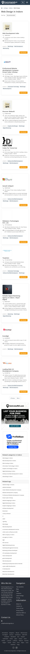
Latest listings (20, 595)
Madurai (21, 640)
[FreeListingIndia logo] (9, 2)
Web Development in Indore (9, 460)
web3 (3, 519)
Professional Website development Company (13, 495)
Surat (27, 642)
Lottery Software (6, 513)
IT (2, 516)
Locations (18, 593)
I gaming (4, 521)
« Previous (12, 398)
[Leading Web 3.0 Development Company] (7, 362)
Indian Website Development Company (11, 490)
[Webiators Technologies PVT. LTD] (7, 214)
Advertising (10, 314)
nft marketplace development (9, 553)
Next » (18, 398)
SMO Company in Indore (8, 534)
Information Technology (13, 86)
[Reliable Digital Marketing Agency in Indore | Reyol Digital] (7, 289)
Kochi (25, 638)
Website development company (10, 492)
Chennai (11, 634)
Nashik (9, 642)
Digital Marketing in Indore (8, 471)
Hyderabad (5, 638)
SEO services (5, 542)
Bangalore (11, 632)
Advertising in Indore (7, 476)
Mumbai (26, 640)
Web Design (10, 46)
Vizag (18, 644)
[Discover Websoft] (7, 105)
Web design (5, 524)
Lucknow (9, 640)
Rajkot (22, 642)
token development (7, 555)
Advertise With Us (21, 612)
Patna (14, 642)
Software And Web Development (15, 161)
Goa (18, 636)
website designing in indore (8, 500)
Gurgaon (23, 636)
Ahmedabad (5, 632)
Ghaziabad (13, 636)
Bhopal (17, 632)
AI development (6, 569)
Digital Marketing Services (8, 545)
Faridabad (6, 636)
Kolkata (3, 640)
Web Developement (7, 526)
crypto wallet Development (8, 566)
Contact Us (19, 606)
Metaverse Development (8, 571)
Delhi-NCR (24, 634)
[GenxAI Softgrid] (7, 179)
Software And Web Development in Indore (12, 474)
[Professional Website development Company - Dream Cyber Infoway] (7, 62)
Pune (18, 642)
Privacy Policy (19, 610)
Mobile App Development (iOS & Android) (12, 563)
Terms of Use (19, 608)
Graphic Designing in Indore (9, 505)
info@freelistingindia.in (7, 623)
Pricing (18, 598)
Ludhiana (15, 640)
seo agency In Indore (7, 537)
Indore (10, 8)
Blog (17, 589)
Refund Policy (20, 615)
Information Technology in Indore (10, 466)
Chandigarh (5, 634)
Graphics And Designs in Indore (9, 468)
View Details (23, 52)
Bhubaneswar (24, 632)
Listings (6, 8)
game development (7, 558)
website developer (6, 487)
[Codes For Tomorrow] (7, 141)
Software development (7, 508)
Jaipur (15, 638)
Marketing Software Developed (9, 550)
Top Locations (20, 587)
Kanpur (20, 638)
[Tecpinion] (7, 251)
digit (3, 540)
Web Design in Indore (7, 458)
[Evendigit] (7, 329)
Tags (17, 591)
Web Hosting (6, 48)
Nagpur (4, 642)
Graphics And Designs (13, 126)
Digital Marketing (7, 128)
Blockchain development (8, 574)
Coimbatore (18, 634)
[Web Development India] (7, 27)
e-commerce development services (10, 529)
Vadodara (13, 644)
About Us (18, 604)
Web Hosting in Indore (7, 463)
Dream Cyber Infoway (7, 497)
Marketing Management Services (10, 548)
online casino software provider (10, 532)
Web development (6, 561)
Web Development (18, 46)
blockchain (5, 511)
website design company (8, 484)
